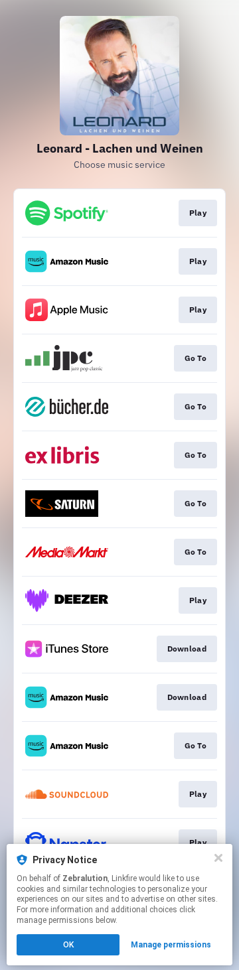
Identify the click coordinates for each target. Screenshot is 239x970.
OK (68, 944)
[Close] (218, 857)
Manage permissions (171, 944)
